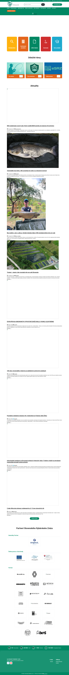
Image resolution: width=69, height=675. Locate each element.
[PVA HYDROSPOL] (34, 603)
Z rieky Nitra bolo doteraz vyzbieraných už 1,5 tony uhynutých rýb (25, 508)
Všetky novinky (34, 518)
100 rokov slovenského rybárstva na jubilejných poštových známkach (26, 371)
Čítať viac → (9, 132)
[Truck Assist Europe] (48, 623)
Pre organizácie (31, 76)
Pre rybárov (11, 76)
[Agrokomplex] (34, 594)
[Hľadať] (43, 4)
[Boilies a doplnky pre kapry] (41, 633)
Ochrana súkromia (59, 661)
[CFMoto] (21, 613)
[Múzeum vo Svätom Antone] (48, 584)
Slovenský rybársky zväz (13, 659)
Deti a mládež (57, 47)
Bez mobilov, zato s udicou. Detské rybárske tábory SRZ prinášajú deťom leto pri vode (31, 233)
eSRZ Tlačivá (34, 47)
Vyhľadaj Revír (11, 47)
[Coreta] (34, 613)
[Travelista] (48, 594)
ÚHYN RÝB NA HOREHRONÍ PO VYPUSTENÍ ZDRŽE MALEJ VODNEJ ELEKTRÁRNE (30, 321)
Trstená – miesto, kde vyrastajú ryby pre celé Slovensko (23, 272)
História (51, 661)
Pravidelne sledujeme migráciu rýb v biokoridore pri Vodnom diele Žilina (27, 415)
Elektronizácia (49, 76)
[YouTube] (11, 663)
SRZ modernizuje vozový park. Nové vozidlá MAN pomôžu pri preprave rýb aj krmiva (30, 126)
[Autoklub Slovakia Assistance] (21, 594)
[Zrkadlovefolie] (34, 623)
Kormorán (45, 47)
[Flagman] (48, 613)
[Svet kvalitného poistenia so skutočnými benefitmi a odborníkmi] (34, 542)
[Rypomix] (21, 623)
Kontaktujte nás (57, 4)
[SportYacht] (48, 574)
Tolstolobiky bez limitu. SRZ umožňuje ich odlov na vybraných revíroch (27, 170)
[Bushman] (48, 603)
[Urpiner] (21, 603)
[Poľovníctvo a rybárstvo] (34, 584)
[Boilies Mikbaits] (21, 584)
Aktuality (17, 173)
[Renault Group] (21, 574)
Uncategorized (18, 128)
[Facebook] (8, 663)
